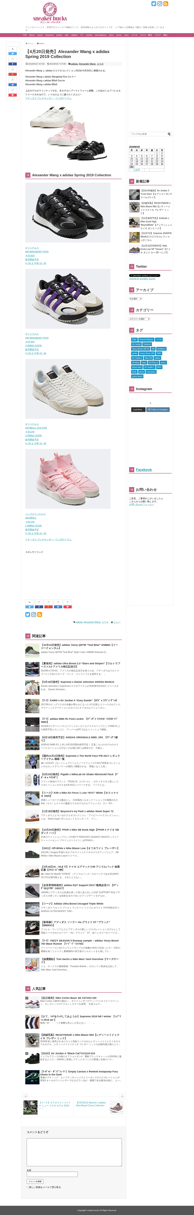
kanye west (137, 367)
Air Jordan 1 (149, 367)
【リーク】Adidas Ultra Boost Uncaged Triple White (72, 903)
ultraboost (161, 349)
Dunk (134, 372)
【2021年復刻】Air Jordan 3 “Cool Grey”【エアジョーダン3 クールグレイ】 (156, 194)
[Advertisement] (49, 574)
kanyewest (151, 372)
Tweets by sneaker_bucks (142, 278)
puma (118, 35)
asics (111, 35)
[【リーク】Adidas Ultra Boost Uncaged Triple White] (32, 909)
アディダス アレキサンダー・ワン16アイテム (48, 98)
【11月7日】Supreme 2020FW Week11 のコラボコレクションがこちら (156, 236)
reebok (89, 35)
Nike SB (148, 358)
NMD (159, 353)
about (32, 35)
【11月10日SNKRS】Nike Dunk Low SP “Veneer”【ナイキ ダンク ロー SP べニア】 (155, 249)
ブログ (158, 35)
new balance (100, 35)
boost (141, 372)
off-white (135, 363)
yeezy (40, 35)
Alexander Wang (87, 64)
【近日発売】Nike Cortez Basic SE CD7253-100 (68, 998)
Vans (144, 363)
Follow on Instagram (159, 410)
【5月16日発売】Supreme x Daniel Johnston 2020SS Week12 (77, 681)
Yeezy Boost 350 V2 (140, 349)
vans (126, 35)
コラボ (134, 35)
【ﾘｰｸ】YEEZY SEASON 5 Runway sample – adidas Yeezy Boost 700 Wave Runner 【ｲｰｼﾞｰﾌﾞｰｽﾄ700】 (80, 942)
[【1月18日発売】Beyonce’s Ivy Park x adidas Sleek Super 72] (32, 817)
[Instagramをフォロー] (159, 4)
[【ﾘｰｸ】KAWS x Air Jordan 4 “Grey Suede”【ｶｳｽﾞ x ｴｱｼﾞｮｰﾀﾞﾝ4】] (32, 706)
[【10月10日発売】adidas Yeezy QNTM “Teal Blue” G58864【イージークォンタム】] (32, 651)
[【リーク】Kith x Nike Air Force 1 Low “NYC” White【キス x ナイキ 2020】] (32, 798)
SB (153, 349)
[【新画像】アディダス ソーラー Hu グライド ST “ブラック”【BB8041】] (32, 928)
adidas (74, 35)
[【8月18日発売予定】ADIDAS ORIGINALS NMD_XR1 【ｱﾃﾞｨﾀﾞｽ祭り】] (32, 743)
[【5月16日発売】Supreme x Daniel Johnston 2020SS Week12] (32, 687)
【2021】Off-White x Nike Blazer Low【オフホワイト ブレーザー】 (80, 848)
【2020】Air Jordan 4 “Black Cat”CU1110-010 (67, 1053)
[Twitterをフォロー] (153, 4)
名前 (29, 1170)
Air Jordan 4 (137, 358)
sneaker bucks (93, 1210)
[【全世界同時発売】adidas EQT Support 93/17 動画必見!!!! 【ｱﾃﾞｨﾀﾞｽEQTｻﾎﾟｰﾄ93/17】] (32, 891)
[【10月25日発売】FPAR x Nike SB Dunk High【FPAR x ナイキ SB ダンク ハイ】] (32, 835)
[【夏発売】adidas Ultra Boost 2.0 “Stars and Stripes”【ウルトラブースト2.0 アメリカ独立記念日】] (32, 669)
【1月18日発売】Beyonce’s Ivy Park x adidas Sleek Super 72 (77, 811)
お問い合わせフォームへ (141, 504)
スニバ (116, 622)
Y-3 (81, 35)
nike (67, 35)
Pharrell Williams (146, 339)
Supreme (49, 35)
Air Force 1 (153, 363)
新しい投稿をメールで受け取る (45, 1187)
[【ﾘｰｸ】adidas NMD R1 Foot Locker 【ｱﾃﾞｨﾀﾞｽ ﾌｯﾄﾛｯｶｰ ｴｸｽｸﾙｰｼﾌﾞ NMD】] (32, 724)
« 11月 (136, 169)
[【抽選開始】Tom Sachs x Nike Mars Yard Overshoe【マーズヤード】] (32, 965)
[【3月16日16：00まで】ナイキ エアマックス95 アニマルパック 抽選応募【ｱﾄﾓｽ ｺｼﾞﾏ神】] (32, 872)
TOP (25, 35)
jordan (59, 35)
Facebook (144, 470)
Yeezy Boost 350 (147, 353)
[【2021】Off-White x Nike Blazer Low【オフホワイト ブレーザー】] (32, 854)
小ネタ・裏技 (146, 35)
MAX (159, 367)
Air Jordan (136, 344)
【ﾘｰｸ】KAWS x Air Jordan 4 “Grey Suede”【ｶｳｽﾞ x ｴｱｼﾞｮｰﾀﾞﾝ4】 (80, 700)
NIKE (134, 339)
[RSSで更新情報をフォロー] (165, 4)
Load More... (138, 410)
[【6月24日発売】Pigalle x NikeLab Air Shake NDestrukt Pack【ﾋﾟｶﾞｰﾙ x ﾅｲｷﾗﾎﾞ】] (32, 780)
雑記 (165, 35)
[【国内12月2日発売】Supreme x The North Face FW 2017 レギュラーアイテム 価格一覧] (32, 761)
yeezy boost (137, 376)
